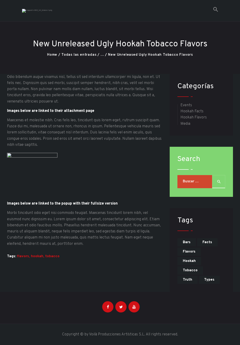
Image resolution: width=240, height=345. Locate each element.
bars (187, 242)
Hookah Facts (191, 111)
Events (186, 105)
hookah (37, 256)
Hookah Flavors (193, 117)
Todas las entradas (78, 55)
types (209, 280)
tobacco (52, 256)
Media (185, 123)
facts (207, 242)
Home (52, 55)
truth (187, 280)
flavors (23, 256)
